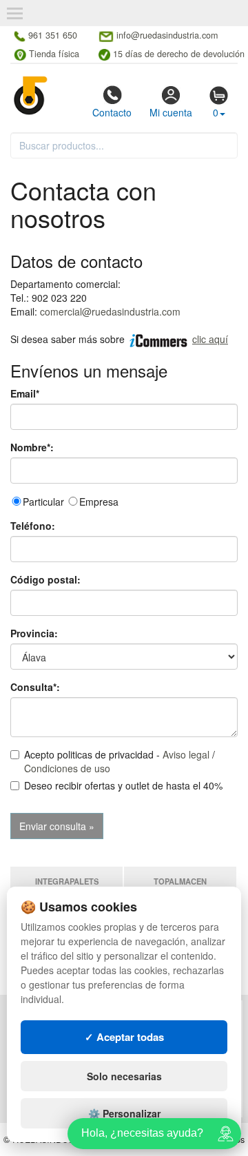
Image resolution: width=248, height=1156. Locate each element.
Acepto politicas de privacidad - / (119, 761)
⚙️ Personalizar (124, 1113)
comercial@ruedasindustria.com (110, 311)
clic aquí (210, 339)
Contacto (112, 112)
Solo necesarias (124, 1076)
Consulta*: (35, 687)
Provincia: (34, 633)
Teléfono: (32, 526)
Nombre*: (32, 447)
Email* (24, 393)
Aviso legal (186, 754)
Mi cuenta (170, 112)
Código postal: (45, 579)
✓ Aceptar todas (124, 1036)
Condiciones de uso (67, 768)
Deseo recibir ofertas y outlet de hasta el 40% (123, 785)
